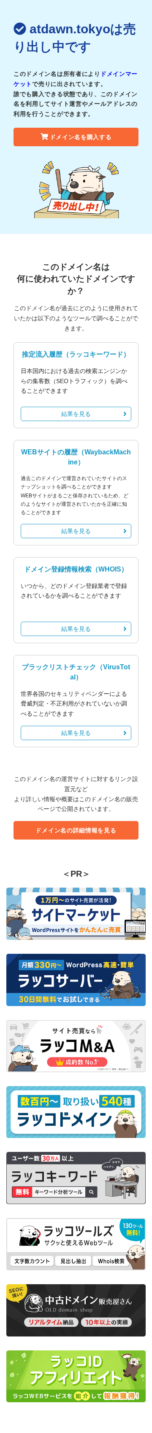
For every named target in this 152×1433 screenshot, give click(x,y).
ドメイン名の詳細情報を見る (75, 830)
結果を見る (76, 414)
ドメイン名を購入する (81, 137)
